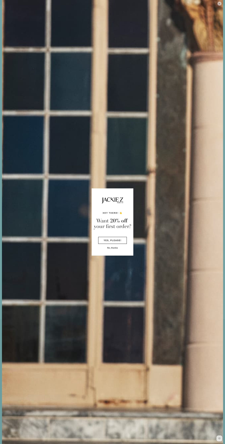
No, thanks (112, 247)
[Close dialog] (219, 3)
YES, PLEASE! (112, 240)
